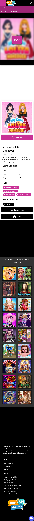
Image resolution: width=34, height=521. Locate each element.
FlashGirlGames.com (23, 446)
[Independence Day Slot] (9, 366)
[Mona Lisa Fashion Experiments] (25, 289)
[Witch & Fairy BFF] (25, 273)
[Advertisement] (17, 83)
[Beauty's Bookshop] (25, 335)
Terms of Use (8, 466)
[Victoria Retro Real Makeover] (25, 304)
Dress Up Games (11, 187)
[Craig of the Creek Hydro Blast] (9, 351)
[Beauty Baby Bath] (25, 351)
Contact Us (7, 469)
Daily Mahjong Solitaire (11, 488)
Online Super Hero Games (12, 494)
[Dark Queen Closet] (9, 335)
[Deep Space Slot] (9, 397)
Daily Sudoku (8, 482)
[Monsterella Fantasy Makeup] (9, 320)
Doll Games (10, 194)
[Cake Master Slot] (25, 397)
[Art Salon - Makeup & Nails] (9, 273)
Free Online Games (10, 491)
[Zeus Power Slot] (25, 366)
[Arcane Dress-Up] (9, 289)
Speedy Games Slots (10, 477)
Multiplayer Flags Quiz (11, 480)
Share (18, 216)
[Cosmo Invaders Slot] (9, 382)
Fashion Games (11, 191)
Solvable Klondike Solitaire (12, 485)
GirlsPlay (9, 204)
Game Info (18, 138)
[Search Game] (31, 3)
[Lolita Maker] (25, 320)
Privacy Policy (8, 463)
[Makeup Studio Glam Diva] (9, 304)
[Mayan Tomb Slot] (25, 382)
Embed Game (19, 210)
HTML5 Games (24, 194)
